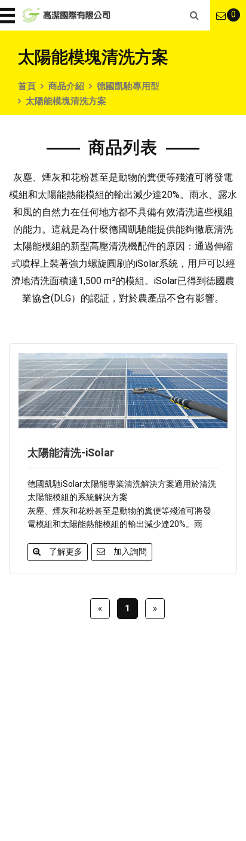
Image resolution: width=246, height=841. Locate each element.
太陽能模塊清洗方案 (66, 101)
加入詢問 (130, 551)
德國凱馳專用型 (128, 86)
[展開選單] (9, 15)
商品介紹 (66, 86)
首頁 (27, 86)
